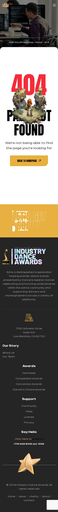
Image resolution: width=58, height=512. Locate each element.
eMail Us (37, 438)
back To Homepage (27, 161)
